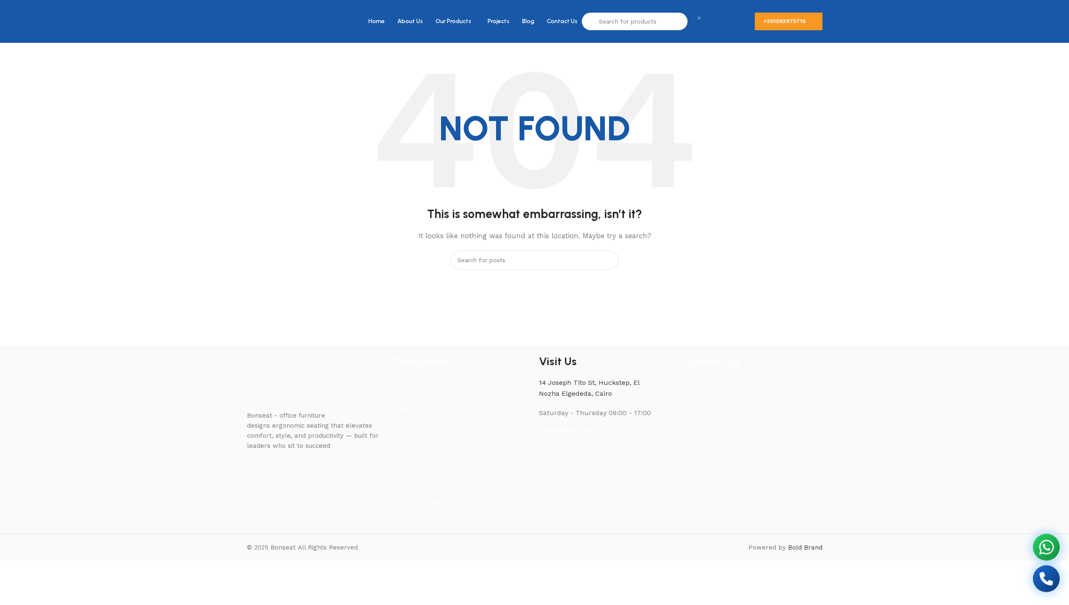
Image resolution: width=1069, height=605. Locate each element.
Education (408, 464)
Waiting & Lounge (419, 501)
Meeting (405, 446)
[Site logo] (266, 21)
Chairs (402, 391)
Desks (402, 409)
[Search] (609, 260)
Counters (406, 427)
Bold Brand (805, 547)
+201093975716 (784, 21)
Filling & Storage (418, 483)
